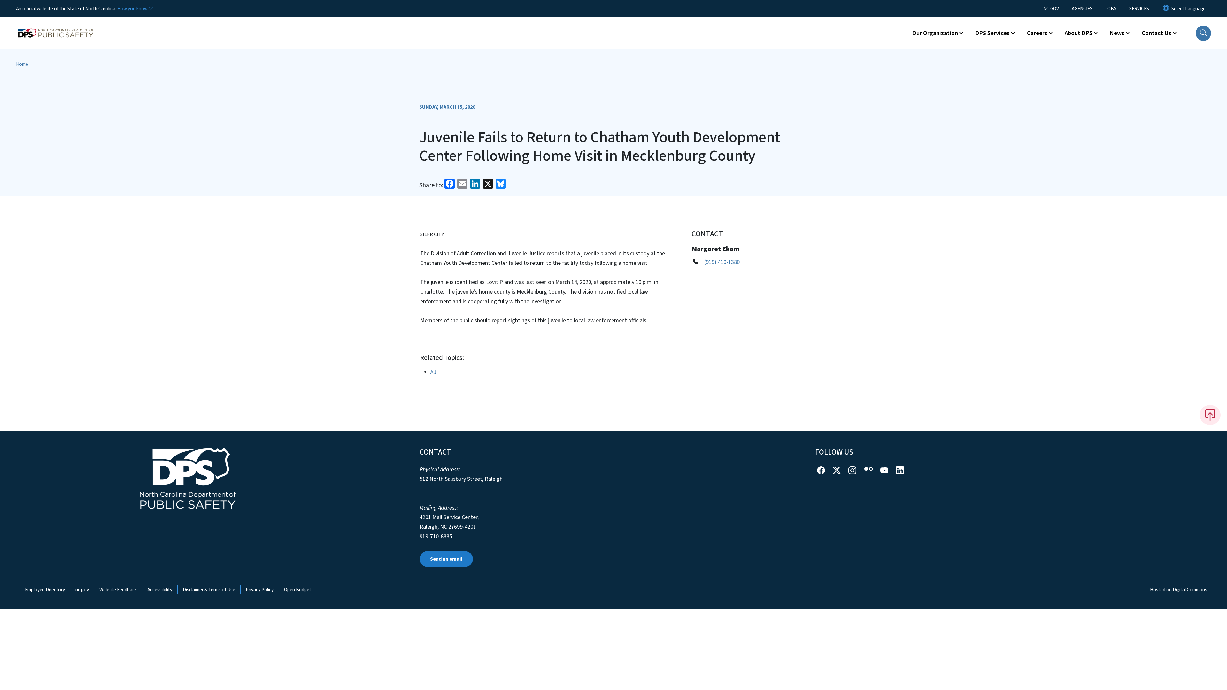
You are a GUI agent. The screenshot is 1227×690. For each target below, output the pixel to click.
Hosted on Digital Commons (1178, 589)
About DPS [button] (1078, 33)
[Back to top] (1210, 415)
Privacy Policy (260, 589)
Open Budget (297, 589)
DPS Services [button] (992, 33)
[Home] (56, 26)
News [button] (1117, 33)
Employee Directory (45, 589)
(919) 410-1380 (722, 262)
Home (22, 64)
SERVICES (1139, 8)
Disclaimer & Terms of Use (209, 589)
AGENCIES (1082, 8)
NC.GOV (1051, 8)
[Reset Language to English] (1166, 8)
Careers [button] (1037, 33)
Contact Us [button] (1156, 33)
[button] (1203, 33)
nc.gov (82, 589)
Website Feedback (118, 589)
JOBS (1110, 8)
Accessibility (159, 589)
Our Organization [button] (935, 33)
